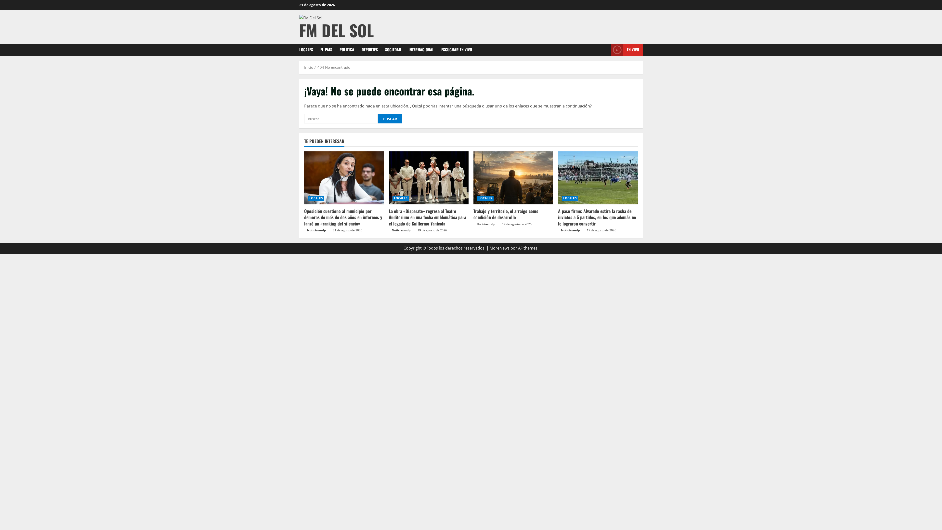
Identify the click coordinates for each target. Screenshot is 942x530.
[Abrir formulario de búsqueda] (605, 49)
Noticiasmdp (316, 230)
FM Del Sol (336, 30)
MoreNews (500, 248)
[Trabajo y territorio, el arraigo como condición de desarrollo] (513, 178)
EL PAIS (326, 50)
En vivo (633, 50)
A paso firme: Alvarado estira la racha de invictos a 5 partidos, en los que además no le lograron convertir (597, 217)
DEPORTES (370, 50)
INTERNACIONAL (421, 50)
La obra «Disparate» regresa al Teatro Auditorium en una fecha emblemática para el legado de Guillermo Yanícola (427, 217)
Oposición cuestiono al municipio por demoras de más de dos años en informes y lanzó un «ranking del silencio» (343, 217)
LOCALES (306, 50)
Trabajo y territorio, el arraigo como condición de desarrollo (505, 214)
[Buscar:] (341, 118)
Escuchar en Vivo (456, 50)
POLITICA (347, 50)
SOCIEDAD (393, 50)
